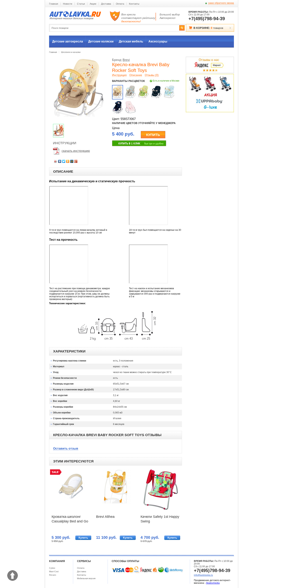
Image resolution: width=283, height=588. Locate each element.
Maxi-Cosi (54, 571)
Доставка (106, 3)
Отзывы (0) (152, 75)
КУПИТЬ (153, 135)
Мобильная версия (86, 578)
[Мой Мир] (72, 161)
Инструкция (119, 75)
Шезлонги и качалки (70, 52)
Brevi (126, 60)
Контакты (134, 3)
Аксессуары (157, 41)
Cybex (52, 568)
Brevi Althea (105, 517)
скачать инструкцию (76, 150)
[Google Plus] (76, 161)
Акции (93, 3)
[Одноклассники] (68, 161)
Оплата (120, 3)
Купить (83, 537)
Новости (67, 3)
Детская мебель (131, 41)
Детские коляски (101, 41)
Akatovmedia (213, 583)
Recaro (52, 575)
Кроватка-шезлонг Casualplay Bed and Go (70, 519)
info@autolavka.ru (203, 575)
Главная (53, 3)
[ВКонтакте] (60, 161)
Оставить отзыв (65, 448)
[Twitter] (64, 161)
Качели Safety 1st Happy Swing (160, 519)
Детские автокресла (67, 41)
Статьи (81, 3)
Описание (135, 75)
